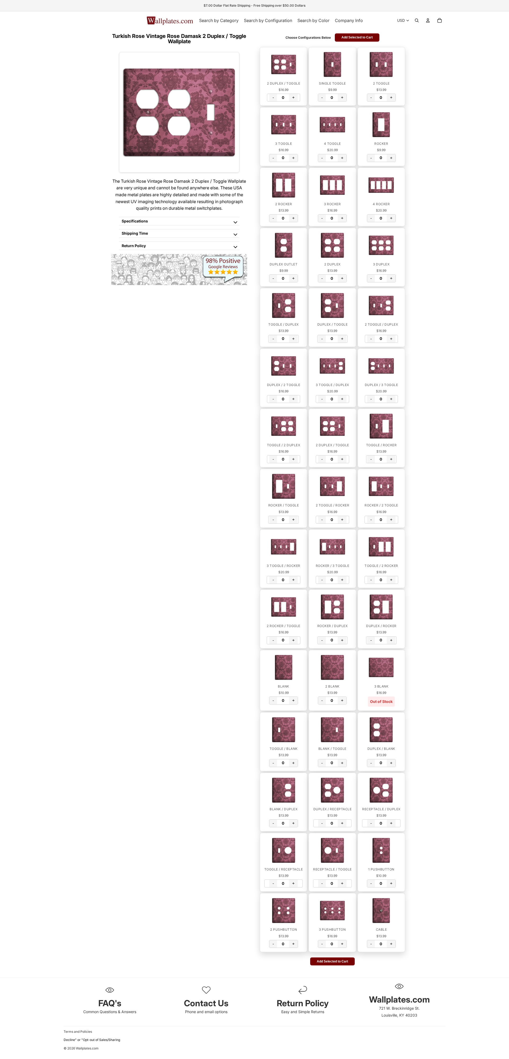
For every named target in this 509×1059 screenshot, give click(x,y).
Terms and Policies (78, 1032)
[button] (283, 64)
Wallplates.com (87, 1049)
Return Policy (134, 245)
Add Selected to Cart (357, 37)
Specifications (135, 221)
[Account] (428, 20)
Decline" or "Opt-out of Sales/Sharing (92, 1040)
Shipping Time (135, 233)
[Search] (417, 20)
